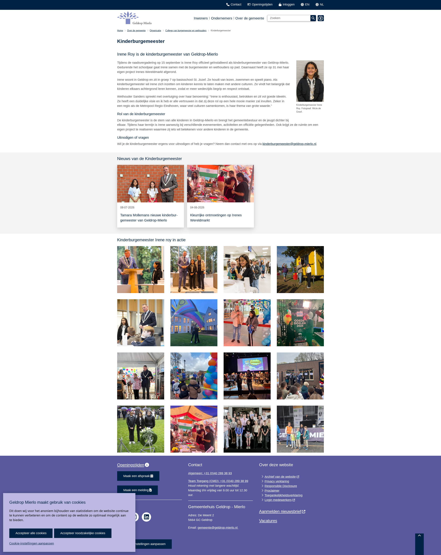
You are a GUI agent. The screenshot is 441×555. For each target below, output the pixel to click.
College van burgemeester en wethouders (186, 30)
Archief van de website (280, 476)
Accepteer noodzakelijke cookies (82, 533)
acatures (269, 520)
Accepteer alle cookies (31, 533)
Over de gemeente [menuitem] (249, 18)
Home (120, 30)
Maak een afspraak (136, 476)
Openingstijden (130, 465)
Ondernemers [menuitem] (221, 18)
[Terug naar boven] (419, 544)
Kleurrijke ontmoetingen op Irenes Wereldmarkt (216, 217)
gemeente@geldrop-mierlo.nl (218, 527)
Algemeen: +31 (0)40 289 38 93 (210, 473)
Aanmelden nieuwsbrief (280, 511)
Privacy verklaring (277, 481)
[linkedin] (146, 517)
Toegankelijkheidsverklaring (283, 495)
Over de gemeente (136, 30)
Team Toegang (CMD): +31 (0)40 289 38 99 (218, 481)
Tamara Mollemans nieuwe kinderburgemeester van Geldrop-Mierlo (149, 217)
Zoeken (313, 18)
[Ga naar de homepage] (134, 18)
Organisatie (155, 30)
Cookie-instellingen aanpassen (31, 543)
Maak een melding (136, 490)
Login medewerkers (278, 500)
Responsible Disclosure (281, 486)
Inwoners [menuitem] (201, 18)
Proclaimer (272, 490)
